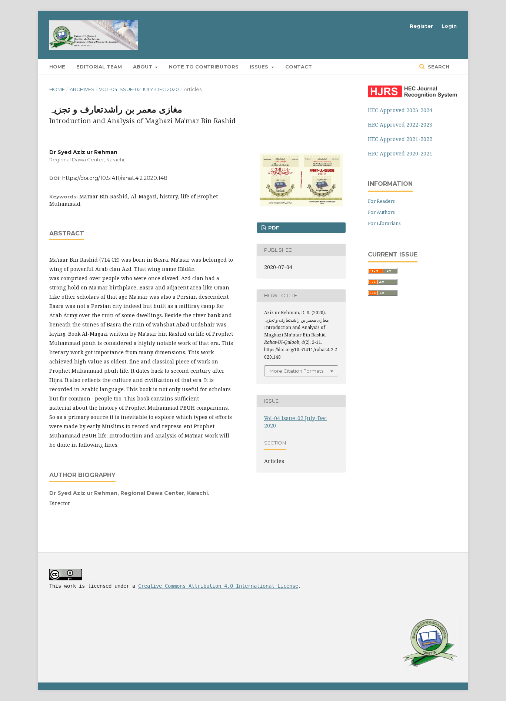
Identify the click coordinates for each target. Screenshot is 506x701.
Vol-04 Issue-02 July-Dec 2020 (139, 89)
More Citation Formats (296, 371)
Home (57, 67)
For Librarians (384, 223)
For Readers (381, 201)
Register (421, 26)
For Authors (381, 212)
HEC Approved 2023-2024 (400, 110)
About (143, 67)
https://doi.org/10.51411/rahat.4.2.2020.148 (114, 178)
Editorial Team (99, 67)
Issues (260, 67)
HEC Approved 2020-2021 (400, 153)
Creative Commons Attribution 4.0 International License (218, 586)
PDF (273, 228)
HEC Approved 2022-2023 (400, 124)
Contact (298, 67)
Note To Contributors (204, 67)
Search (437, 67)
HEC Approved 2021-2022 (400, 138)
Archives (82, 89)
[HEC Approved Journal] (412, 95)
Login (449, 26)
